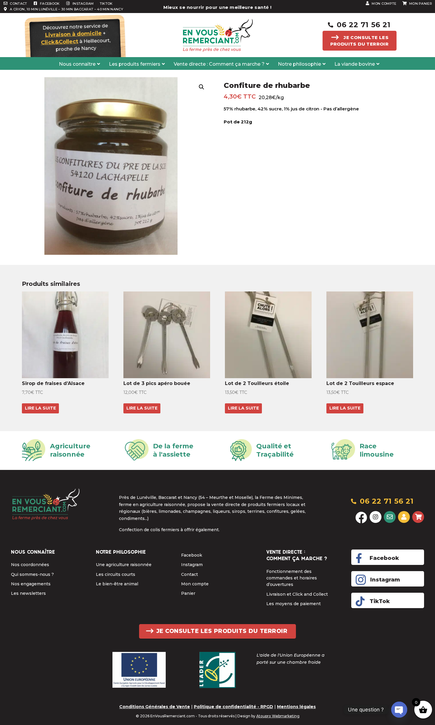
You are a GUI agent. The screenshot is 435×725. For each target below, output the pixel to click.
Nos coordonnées (30, 564)
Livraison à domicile (73, 34)
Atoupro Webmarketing (277, 716)
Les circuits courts (115, 574)
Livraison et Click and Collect (297, 594)
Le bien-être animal (117, 584)
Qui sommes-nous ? (32, 574)
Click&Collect (59, 42)
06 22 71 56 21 (364, 24)
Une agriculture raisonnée (124, 564)
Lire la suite (40, 408)
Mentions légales (296, 706)
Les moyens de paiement (293, 603)
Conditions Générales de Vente (154, 706)
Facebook (191, 555)
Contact (189, 574)
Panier (188, 593)
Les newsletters (28, 593)
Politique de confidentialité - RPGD (233, 706)
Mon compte (195, 584)
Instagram (192, 564)
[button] (201, 87)
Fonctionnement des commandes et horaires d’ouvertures (291, 578)
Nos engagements (31, 584)
